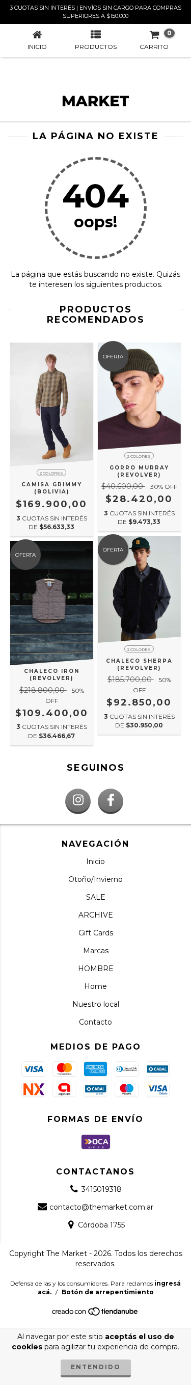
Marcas (95, 950)
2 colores (51, 473)
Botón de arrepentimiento (108, 1292)
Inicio (95, 861)
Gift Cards (95, 932)
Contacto (95, 1022)
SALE (95, 897)
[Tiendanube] (95, 1314)
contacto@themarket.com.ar (101, 1207)
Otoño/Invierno (95, 879)
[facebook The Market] (110, 801)
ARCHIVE (95, 915)
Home (95, 986)
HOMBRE (96, 968)
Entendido (96, 1367)
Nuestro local (95, 1004)
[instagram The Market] (78, 801)
